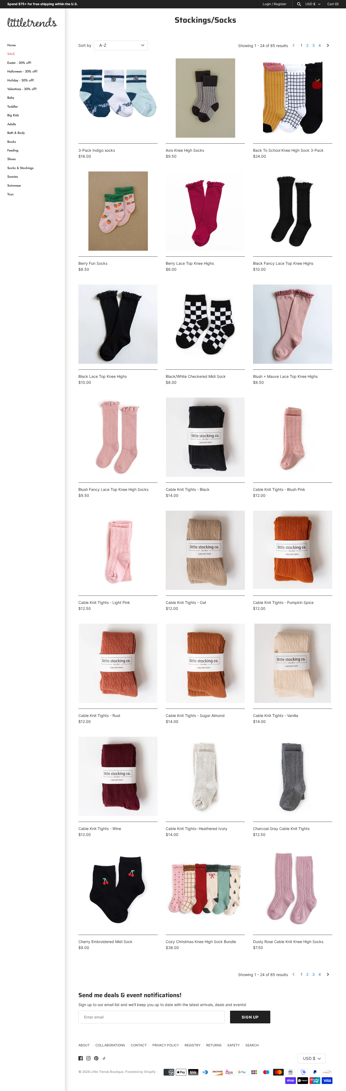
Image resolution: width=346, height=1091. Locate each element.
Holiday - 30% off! (20, 80)
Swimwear (14, 185)
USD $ (310, 4)
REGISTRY (193, 1045)
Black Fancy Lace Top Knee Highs (283, 263)
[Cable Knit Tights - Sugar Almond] (205, 663)
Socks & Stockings (20, 168)
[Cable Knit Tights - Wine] (118, 776)
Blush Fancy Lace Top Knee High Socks (113, 489)
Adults (11, 124)
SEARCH (252, 1045)
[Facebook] (80, 1058)
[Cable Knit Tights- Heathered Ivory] (205, 776)
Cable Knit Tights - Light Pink (104, 602)
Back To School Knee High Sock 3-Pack (288, 150)
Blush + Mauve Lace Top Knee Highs (285, 376)
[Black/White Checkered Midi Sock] (205, 324)
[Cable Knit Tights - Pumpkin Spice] (292, 550)
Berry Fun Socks (92, 263)
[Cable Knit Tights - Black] (205, 437)
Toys (10, 194)
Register (280, 4)
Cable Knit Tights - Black (187, 489)
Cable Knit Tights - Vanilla (275, 715)
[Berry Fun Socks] (118, 211)
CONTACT (139, 1045)
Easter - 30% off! (19, 62)
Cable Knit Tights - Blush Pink (279, 489)
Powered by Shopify (140, 1072)
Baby (10, 97)
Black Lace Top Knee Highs (102, 376)
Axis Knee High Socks (185, 150)
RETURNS (214, 1045)
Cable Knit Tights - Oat (186, 602)
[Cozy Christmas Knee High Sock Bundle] (205, 889)
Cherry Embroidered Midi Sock (105, 941)
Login (267, 4)
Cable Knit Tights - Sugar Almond (195, 715)
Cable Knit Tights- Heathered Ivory (196, 828)
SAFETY (233, 1045)
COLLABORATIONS (110, 1045)
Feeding (12, 150)
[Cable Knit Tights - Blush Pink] (292, 437)
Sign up (250, 1017)
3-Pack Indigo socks (96, 150)
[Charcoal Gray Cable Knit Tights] (292, 776)
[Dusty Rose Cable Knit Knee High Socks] (292, 889)
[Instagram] (88, 1058)
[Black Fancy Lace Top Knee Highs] (292, 211)
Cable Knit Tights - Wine (99, 828)
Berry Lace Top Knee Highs (190, 263)
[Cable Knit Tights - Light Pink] (118, 550)
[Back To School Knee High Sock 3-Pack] (292, 98)
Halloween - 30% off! (22, 71)
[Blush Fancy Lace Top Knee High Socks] (118, 437)
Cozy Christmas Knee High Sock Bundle (201, 941)
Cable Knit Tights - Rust (99, 715)
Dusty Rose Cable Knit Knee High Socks (288, 941)
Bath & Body (16, 133)
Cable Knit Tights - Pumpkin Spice (283, 602)
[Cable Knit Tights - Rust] (118, 663)
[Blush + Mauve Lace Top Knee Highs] (292, 324)
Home (11, 45)
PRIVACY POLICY (165, 1045)
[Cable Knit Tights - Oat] (205, 550)
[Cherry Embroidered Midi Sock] (118, 889)
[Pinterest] (96, 1058)
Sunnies (12, 176)
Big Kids (13, 115)
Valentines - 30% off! (22, 89)
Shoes (11, 159)
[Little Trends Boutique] (32, 22)
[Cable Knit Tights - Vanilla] (292, 663)
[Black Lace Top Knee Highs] (118, 324)
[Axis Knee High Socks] (205, 98)
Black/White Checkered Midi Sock (196, 376)
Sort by (84, 45)
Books (11, 141)
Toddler (12, 106)
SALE (11, 54)
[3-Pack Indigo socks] (118, 98)
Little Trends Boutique (107, 1072)
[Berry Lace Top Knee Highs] (205, 211)
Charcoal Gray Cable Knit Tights (281, 828)
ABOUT (84, 1045)
